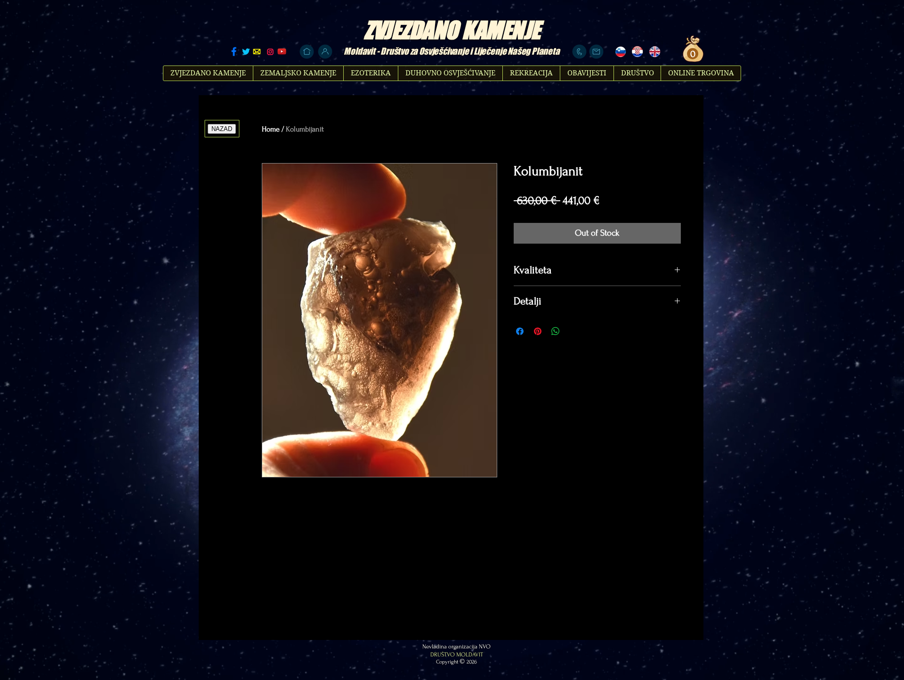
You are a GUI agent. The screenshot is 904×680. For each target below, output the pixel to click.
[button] (691, 54)
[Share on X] (573, 331)
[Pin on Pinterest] (537, 331)
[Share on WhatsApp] (555, 331)
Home (271, 129)
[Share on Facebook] (519, 331)
